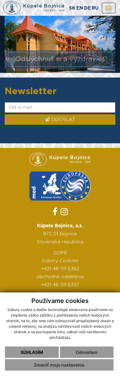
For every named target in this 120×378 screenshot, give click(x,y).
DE (87, 8)
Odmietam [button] (87, 352)
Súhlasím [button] (32, 352)
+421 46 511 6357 (60, 285)
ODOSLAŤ (62, 119)
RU (95, 8)
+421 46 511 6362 (60, 269)
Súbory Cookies (60, 260)
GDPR (60, 253)
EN (79, 8)
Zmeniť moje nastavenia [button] (59, 365)
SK (72, 8)
